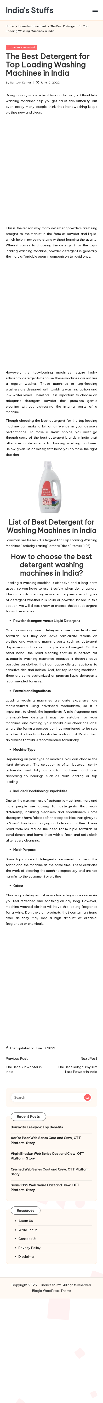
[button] (87, 1097)
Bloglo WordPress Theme (51, 1291)
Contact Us (27, 1239)
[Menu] (94, 10)
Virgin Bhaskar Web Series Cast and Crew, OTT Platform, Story (47, 1155)
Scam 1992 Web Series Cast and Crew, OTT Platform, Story (45, 1187)
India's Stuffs (29, 10)
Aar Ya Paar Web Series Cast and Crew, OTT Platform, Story (46, 1140)
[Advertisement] (51, 169)
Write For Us (27, 1230)
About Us (25, 1221)
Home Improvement (21, 47)
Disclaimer (26, 1256)
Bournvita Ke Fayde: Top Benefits (37, 1127)
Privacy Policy (29, 1248)
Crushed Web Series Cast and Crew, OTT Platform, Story (50, 1171)
